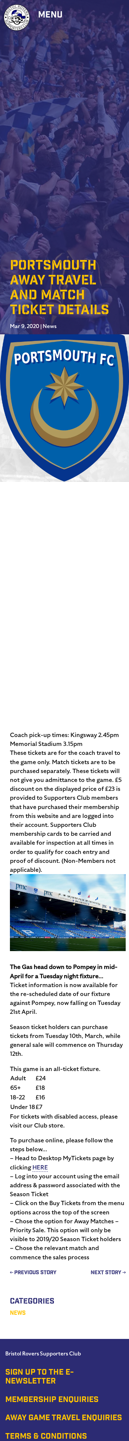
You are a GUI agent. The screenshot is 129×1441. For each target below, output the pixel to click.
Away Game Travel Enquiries (63, 1418)
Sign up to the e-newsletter (39, 1377)
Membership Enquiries (52, 1400)
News (50, 326)
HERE (40, 1167)
